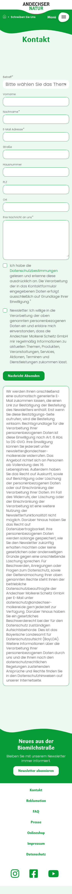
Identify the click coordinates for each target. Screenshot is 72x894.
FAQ (36, 811)
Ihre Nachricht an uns (17, 217)
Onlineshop (36, 833)
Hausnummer (12, 164)
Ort (5, 200)
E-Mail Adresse (13, 129)
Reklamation (36, 801)
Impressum (36, 843)
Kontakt (36, 790)
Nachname (10, 112)
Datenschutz (36, 854)
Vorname (9, 94)
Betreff (7, 77)
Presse (36, 822)
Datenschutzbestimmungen (34, 270)
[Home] (36, 5)
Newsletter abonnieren (36, 771)
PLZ (5, 182)
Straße (7, 147)
